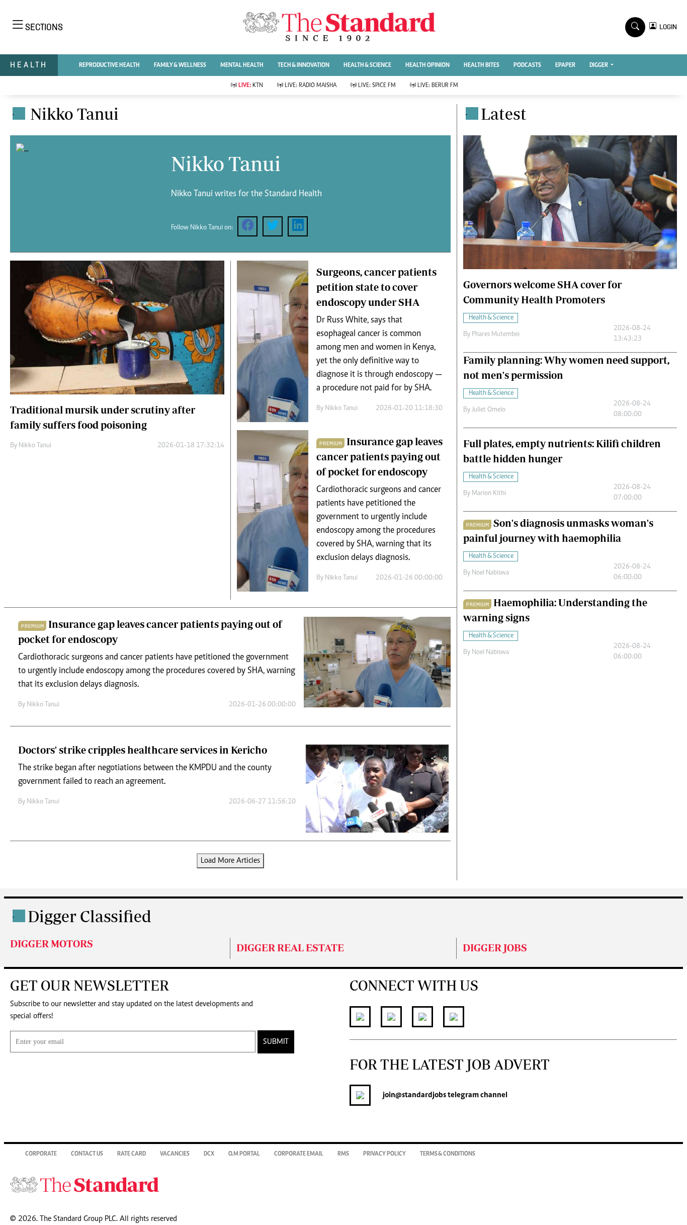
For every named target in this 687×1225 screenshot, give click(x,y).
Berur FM (437, 86)
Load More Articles (230, 861)
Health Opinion (427, 65)
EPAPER (565, 65)
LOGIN (666, 27)
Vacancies (175, 1154)
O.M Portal (244, 1154)
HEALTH (29, 64)
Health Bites (481, 65)
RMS (343, 1154)
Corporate (41, 1154)
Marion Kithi (489, 493)
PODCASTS (527, 65)
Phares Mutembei (496, 334)
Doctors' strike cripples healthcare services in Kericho (142, 750)
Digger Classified (89, 916)
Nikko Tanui (35, 445)
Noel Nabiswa (490, 573)
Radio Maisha (310, 86)
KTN (250, 86)
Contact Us (87, 1154)
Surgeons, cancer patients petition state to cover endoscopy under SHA (376, 287)
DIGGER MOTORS (51, 943)
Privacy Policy (384, 1154)
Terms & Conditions (447, 1154)
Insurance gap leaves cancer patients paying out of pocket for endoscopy (379, 456)
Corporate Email (298, 1154)
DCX (209, 1154)
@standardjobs (420, 1095)
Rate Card (131, 1154)
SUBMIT (276, 1042)
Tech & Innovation (303, 65)
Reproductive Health (109, 65)
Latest (504, 114)
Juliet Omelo (488, 410)
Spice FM (377, 86)
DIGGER (599, 65)
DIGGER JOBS (495, 947)
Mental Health (242, 65)
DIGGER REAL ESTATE (290, 947)
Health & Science (367, 65)
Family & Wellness (180, 65)
